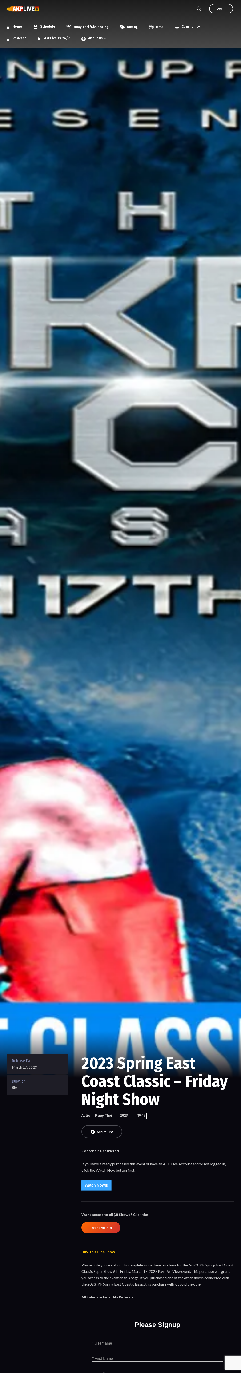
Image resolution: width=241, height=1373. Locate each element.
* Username (102, 1343)
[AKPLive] (22, 9)
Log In (221, 9)
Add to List (105, 1132)
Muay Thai (103, 1115)
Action (86, 1115)
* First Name (102, 1359)
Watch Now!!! (96, 1185)
